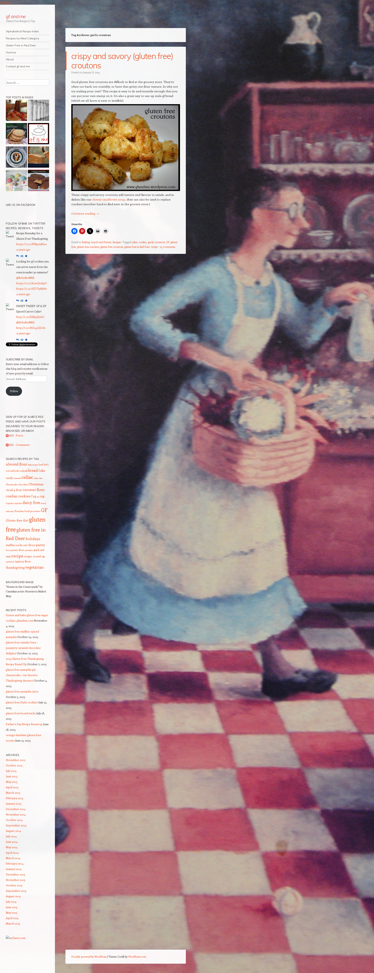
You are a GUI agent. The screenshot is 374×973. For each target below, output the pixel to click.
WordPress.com (137, 956)
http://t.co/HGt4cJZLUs (30, 328)
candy (9, 478)
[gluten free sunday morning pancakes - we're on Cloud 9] (16, 111)
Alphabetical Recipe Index (22, 31)
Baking (86, 242)
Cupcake (9, 503)
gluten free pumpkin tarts (22, 691)
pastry (40, 545)
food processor (32, 511)
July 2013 (11, 902)
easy (12, 511)
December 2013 (15, 874)
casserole (17, 478)
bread (33, 470)
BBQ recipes (33, 464)
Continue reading (85, 213)
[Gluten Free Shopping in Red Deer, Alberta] (38, 111)
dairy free (31, 502)
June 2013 (11, 907)
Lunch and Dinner (101, 242)
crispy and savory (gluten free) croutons (122, 60)
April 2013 (12, 918)
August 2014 (13, 831)
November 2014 (16, 814)
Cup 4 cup (38, 496)
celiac (134, 242)
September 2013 (16, 891)
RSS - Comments (19, 445)
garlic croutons (156, 242)
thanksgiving (15, 567)
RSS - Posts (16, 435)
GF (167, 242)
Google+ (5, 2)
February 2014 (14, 863)
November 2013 (15, 880)
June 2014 (12, 842)
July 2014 (11, 836)
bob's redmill (21, 470)
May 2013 (11, 912)
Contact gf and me (18, 66)
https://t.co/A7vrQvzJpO (31, 283)
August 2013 (13, 896)
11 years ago (23, 249)
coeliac (143, 242)
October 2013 (14, 885)
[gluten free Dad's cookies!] (16, 134)
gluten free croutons (111, 246)
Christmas (36, 484)
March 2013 (13, 923)
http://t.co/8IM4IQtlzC (30, 317)
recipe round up (34, 556)
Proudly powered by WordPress (88, 956)
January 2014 (13, 869)
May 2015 (11, 782)
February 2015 (14, 798)
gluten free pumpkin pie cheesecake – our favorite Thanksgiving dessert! (22, 675)
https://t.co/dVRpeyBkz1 (31, 244)
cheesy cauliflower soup (108, 199)
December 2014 (15, 809)
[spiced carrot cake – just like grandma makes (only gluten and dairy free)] (38, 157)
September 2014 (16, 825)
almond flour (16, 464)
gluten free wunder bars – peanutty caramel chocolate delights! (23, 647)
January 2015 (13, 803)
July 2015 (11, 771)
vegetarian (34, 567)
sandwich (10, 561)
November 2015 (16, 760)
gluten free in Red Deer (137, 246)
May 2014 (11, 847)
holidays (33, 538)
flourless (19, 511)
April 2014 (12, 852)
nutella (19, 545)
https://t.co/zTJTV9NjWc (31, 288)
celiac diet (38, 478)
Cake (41, 470)
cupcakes (18, 503)
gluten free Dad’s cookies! (22, 702)
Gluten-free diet (17, 520)
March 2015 (13, 792)
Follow (14, 391)
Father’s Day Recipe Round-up (24, 724)
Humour (11, 52)
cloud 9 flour (14, 490)
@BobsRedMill (25, 278)
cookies (24, 496)
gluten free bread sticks (21, 713)
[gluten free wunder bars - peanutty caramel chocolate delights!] (38, 181)
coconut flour (34, 489)
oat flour (29, 545)
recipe (154, 246)
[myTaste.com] (16, 938)
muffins (10, 545)
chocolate (23, 484)
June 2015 (12, 776)
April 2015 (12, 787)
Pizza (8, 550)
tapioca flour (23, 561)
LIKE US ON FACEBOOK (20, 205)
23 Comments (167, 246)
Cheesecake (12, 484)
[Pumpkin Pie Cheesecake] (16, 157)
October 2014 (14, 820)
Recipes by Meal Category (22, 38)
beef (41, 464)
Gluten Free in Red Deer (21, 45)
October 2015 (14, 765)
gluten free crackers (88, 246)
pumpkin (29, 550)
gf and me (16, 16)
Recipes (117, 242)
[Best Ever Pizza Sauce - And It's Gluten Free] (38, 134)
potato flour (17, 550)
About (10, 59)
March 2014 (13, 858)
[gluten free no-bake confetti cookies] (16, 181)
